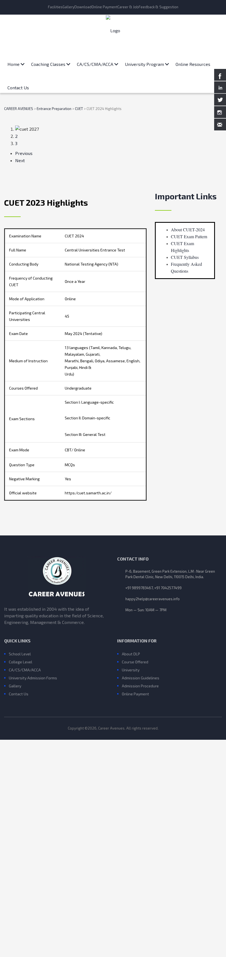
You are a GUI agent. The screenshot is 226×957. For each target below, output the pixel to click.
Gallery (68, 7)
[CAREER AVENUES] (113, 30)
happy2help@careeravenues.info (152, 599)
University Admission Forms (33, 677)
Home (14, 62)
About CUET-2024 (188, 229)
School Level (20, 654)
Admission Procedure (140, 685)
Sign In (49, 946)
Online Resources (193, 62)
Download (83, 7)
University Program (145, 62)
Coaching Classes (48, 62)
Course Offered (135, 662)
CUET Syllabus (185, 257)
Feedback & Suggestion (158, 7)
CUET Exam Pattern (189, 236)
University (130, 670)
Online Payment (104, 7)
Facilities (55, 7)
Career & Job (128, 7)
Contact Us (18, 85)
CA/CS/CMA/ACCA (95, 62)
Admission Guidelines (140, 677)
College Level (20, 662)
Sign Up (34, 946)
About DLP (131, 654)
